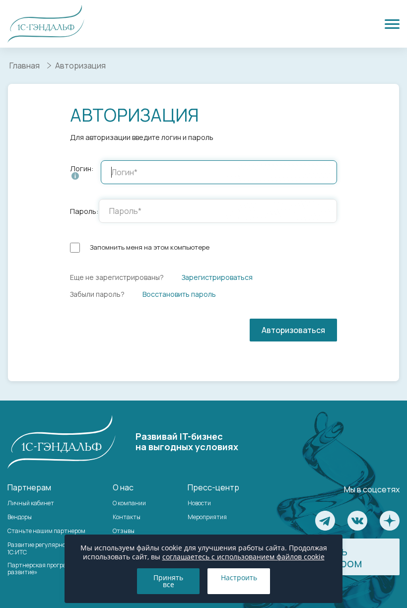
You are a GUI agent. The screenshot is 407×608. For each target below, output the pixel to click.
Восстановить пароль (179, 294)
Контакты (126, 517)
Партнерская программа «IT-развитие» (48, 568)
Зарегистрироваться (217, 277)
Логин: (82, 169)
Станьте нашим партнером (46, 531)
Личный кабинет (30, 503)
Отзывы (124, 531)
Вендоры (19, 517)
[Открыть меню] (392, 23)
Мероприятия (207, 517)
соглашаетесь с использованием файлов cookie (243, 556)
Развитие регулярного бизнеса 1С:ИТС (51, 548)
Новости (199, 503)
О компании (129, 503)
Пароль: (84, 211)
